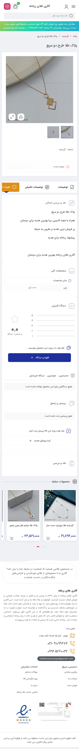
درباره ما (34, 685)
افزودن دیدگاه (42, 358)
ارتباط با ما (72, 679)
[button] (48, 539)
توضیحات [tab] (63, 187)
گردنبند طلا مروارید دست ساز (59, 525)
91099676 (58, 643)
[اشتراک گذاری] (20, 116)
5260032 (58, 651)
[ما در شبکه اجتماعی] (7, 6)
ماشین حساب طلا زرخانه (27, 692)
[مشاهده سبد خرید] (15, 6)
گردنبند (65, 36)
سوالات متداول (31, 672)
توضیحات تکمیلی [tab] (34, 187)
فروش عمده (72, 685)
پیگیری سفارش (70, 672)
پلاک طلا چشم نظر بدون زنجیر (23, 525)
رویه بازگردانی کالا (30, 679)
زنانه (75, 36)
